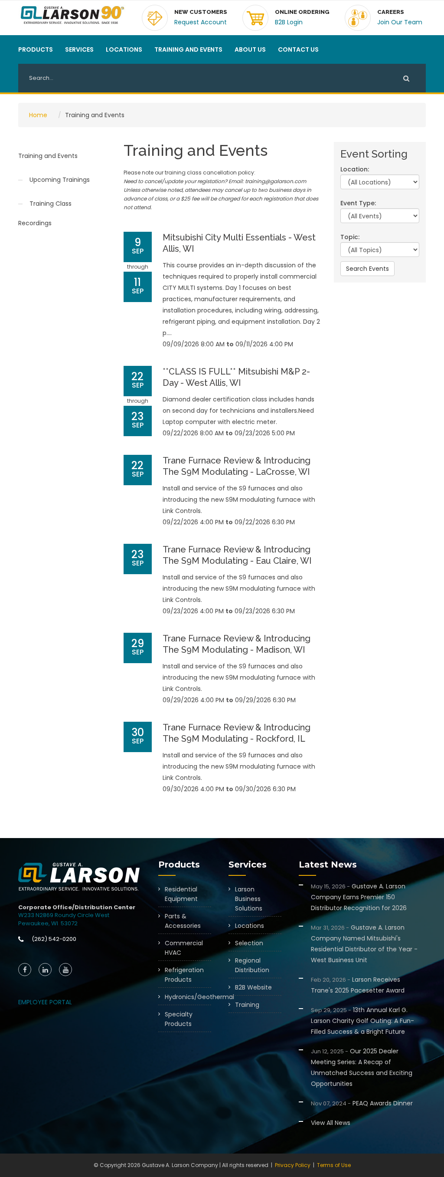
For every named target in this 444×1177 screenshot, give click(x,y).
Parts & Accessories (183, 921)
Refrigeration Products (184, 975)
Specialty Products (179, 1019)
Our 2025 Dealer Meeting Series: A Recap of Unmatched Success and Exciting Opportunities (361, 1067)
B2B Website (253, 987)
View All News (330, 1122)
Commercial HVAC (184, 948)
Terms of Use (334, 1165)
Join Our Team (399, 22)
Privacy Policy (292, 1165)
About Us (250, 49)
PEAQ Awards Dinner (362, 1103)
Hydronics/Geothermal (188, 997)
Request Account (200, 22)
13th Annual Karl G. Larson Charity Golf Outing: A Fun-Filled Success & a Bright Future (362, 1021)
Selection (249, 943)
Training (247, 1004)
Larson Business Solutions (248, 899)
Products (35, 49)
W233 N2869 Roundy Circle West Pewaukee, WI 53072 (63, 919)
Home (38, 115)
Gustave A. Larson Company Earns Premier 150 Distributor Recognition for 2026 (359, 897)
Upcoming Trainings (59, 179)
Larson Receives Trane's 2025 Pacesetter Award (358, 985)
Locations (124, 49)
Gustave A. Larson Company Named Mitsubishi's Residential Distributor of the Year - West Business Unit (364, 943)
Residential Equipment (181, 894)
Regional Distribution (252, 965)
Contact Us (298, 49)
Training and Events (188, 49)
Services (79, 49)
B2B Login (289, 22)
